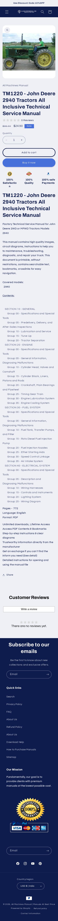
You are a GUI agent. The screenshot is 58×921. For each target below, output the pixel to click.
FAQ (8, 712)
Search (10, 697)
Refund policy (40, 908)
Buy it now (29, 162)
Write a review (29, 609)
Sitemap (11, 757)
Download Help (15, 742)
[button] (6, 12)
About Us (11, 719)
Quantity (7, 133)
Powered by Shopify (20, 908)
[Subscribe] (47, 674)
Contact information (30, 913)
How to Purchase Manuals (21, 749)
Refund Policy (14, 727)
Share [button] (9, 575)
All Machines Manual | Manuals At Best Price (33, 904)
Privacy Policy (14, 704)
